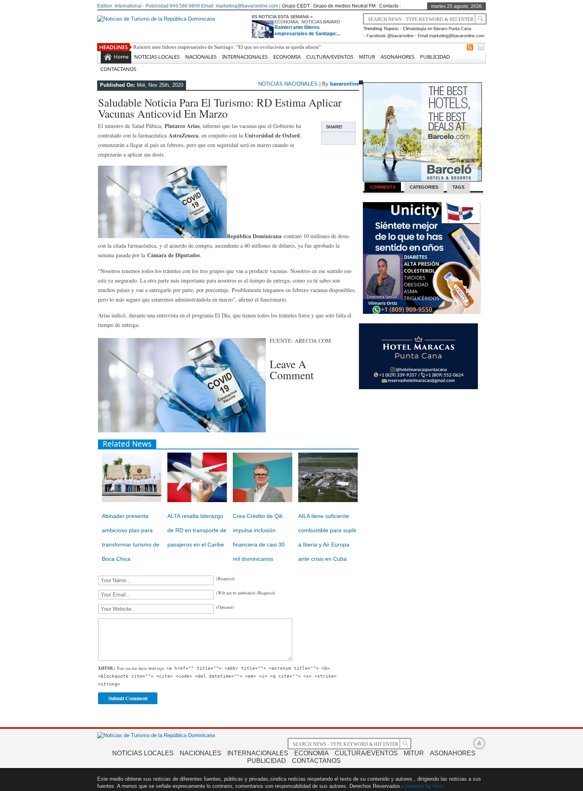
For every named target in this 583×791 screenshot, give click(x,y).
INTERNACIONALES (245, 56)
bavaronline (344, 84)
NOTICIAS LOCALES (157, 56)
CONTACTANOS (118, 69)
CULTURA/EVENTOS (329, 56)
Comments (382, 187)
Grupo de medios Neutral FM (344, 6)
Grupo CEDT (296, 6)
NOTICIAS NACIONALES (288, 84)
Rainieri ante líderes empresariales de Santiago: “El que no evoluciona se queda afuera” (227, 47)
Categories (424, 187)
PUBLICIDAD (435, 56)
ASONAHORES (397, 56)
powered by (418, 786)
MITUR (367, 56)
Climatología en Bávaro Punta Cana (437, 28)
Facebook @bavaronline (390, 35)
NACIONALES (201, 56)
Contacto (389, 6)
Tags (458, 187)
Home (121, 56)
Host (438, 786)
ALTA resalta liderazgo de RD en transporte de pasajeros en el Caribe (196, 530)
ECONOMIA (286, 21)
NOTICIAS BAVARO (320, 21)
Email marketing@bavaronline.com (451, 35)
